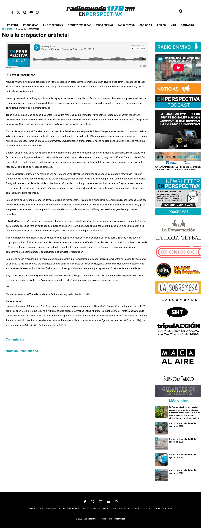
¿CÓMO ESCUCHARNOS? (77, 509)
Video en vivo (104, 25)
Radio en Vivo (126, 25)
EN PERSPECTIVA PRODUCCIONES (116, 509)
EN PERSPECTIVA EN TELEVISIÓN (147, 509)
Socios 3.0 (145, 25)
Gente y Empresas (79, 25)
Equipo (161, 25)
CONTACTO (168, 509)
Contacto (187, 25)
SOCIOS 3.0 (95, 509)
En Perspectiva (53, 25)
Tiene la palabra (38, 294)
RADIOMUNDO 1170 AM (55, 509)
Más (173, 25)
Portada (13, 25)
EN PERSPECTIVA (35, 509)
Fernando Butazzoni (21, 74)
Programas (30, 25)
